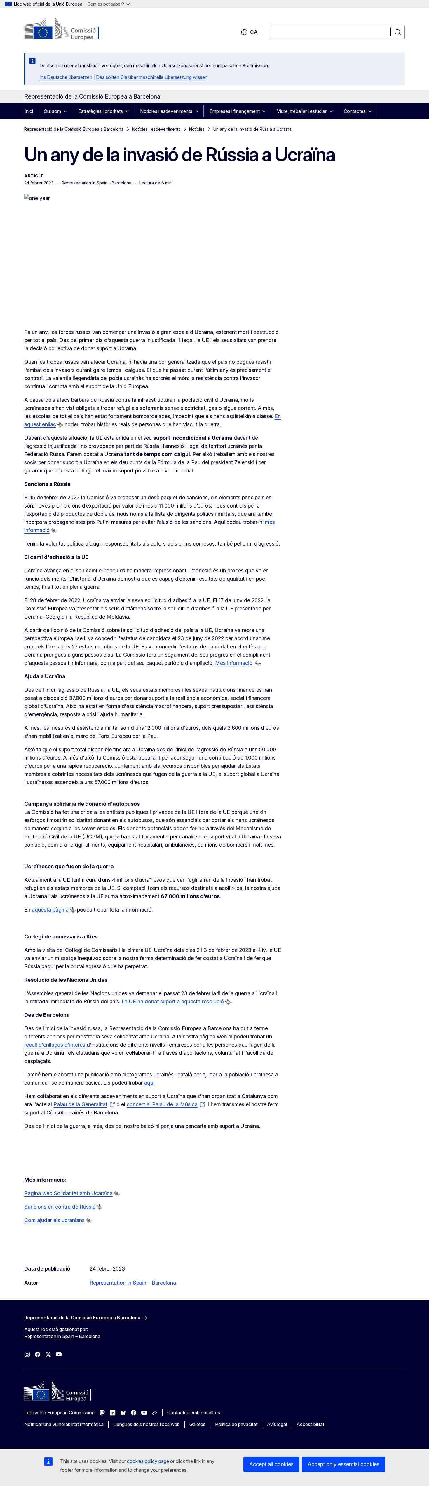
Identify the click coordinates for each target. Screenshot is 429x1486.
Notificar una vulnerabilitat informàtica (64, 1424)
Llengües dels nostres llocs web (146, 1424)
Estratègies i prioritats (100, 111)
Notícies (197, 129)
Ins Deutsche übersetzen (65, 77)
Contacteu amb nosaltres (193, 1413)
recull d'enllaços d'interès (55, 1045)
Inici (29, 111)
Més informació (234, 663)
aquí (148, 1083)
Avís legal (277, 1424)
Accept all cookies (271, 1464)
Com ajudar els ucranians (54, 1220)
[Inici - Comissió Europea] (71, 29)
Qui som (52, 111)
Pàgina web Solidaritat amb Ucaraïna (68, 1193)
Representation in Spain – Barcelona (133, 1283)
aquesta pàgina (50, 910)
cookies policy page (148, 1461)
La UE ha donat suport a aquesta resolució (173, 1001)
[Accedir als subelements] (67, 111)
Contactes (355, 111)
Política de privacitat (236, 1424)
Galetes (197, 1424)
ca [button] (254, 32)
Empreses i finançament (235, 111)
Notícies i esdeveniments (166, 111)
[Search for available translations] (60, 425)
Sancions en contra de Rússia (59, 1207)
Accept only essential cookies (343, 1464)
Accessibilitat (310, 1424)
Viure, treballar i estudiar (302, 111)
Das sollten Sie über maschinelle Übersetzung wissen (151, 77)
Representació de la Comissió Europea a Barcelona (73, 129)
